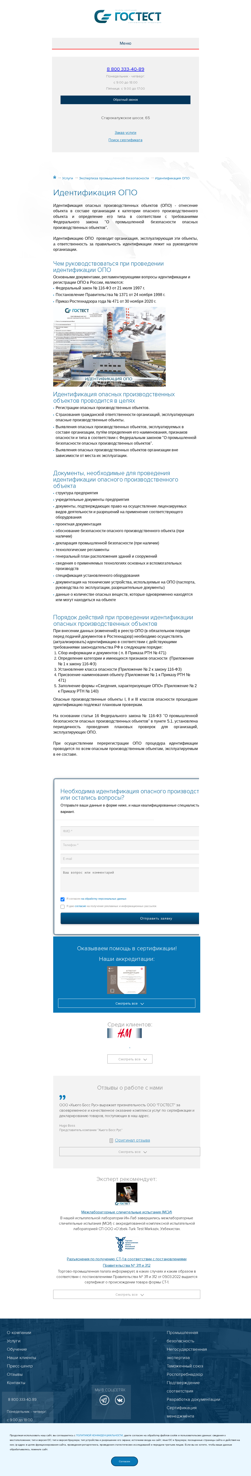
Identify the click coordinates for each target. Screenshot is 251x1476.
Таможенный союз (185, 1366)
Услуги (67, 178)
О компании (19, 1332)
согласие (80, 906)
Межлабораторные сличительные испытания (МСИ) (126, 1212)
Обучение (17, 1349)
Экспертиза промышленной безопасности (114, 178)
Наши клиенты (21, 1357)
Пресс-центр (20, 1366)
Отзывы (15, 1374)
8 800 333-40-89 (125, 69)
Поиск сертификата (125, 140)
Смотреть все (127, 1003)
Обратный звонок (125, 99)
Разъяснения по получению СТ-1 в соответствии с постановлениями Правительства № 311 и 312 (127, 1262)
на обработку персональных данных (103, 898)
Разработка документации (193, 1399)
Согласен (124, 1461)
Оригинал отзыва (132, 1140)
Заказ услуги (125, 132)
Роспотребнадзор (185, 1374)
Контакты (16, 1382)
